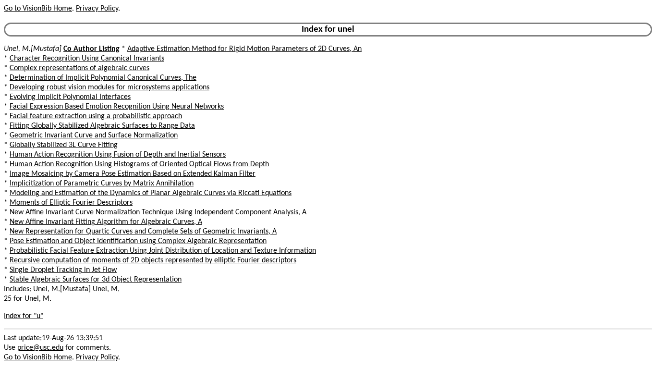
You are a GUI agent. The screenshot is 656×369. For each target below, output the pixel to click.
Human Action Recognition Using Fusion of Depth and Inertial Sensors (118, 155)
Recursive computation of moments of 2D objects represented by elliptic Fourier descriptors (153, 260)
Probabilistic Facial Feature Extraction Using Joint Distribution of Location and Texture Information (163, 251)
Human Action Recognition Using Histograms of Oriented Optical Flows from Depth (139, 164)
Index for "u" (23, 316)
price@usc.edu (40, 348)
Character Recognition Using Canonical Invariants (87, 58)
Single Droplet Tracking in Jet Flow (63, 270)
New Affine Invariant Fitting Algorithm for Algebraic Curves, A (106, 222)
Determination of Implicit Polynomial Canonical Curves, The (103, 78)
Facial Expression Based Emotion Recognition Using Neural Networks (117, 107)
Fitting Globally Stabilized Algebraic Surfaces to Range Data (102, 126)
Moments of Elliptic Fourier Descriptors (71, 203)
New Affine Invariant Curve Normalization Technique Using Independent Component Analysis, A (158, 212)
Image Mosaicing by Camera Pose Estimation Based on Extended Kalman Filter (132, 174)
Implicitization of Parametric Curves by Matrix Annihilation (102, 183)
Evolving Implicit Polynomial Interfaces (70, 97)
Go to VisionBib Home (38, 8)
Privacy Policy (97, 8)
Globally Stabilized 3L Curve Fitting (64, 145)
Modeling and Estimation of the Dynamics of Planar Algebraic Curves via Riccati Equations (151, 193)
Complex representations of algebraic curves (79, 68)
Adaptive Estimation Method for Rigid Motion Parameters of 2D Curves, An (244, 49)
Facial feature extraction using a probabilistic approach (96, 116)
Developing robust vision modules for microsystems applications (109, 87)
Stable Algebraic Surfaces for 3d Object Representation (96, 279)
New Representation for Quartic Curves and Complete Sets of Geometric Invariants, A (143, 231)
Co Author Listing (91, 49)
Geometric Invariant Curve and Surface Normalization (94, 135)
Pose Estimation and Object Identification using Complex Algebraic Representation (138, 241)
